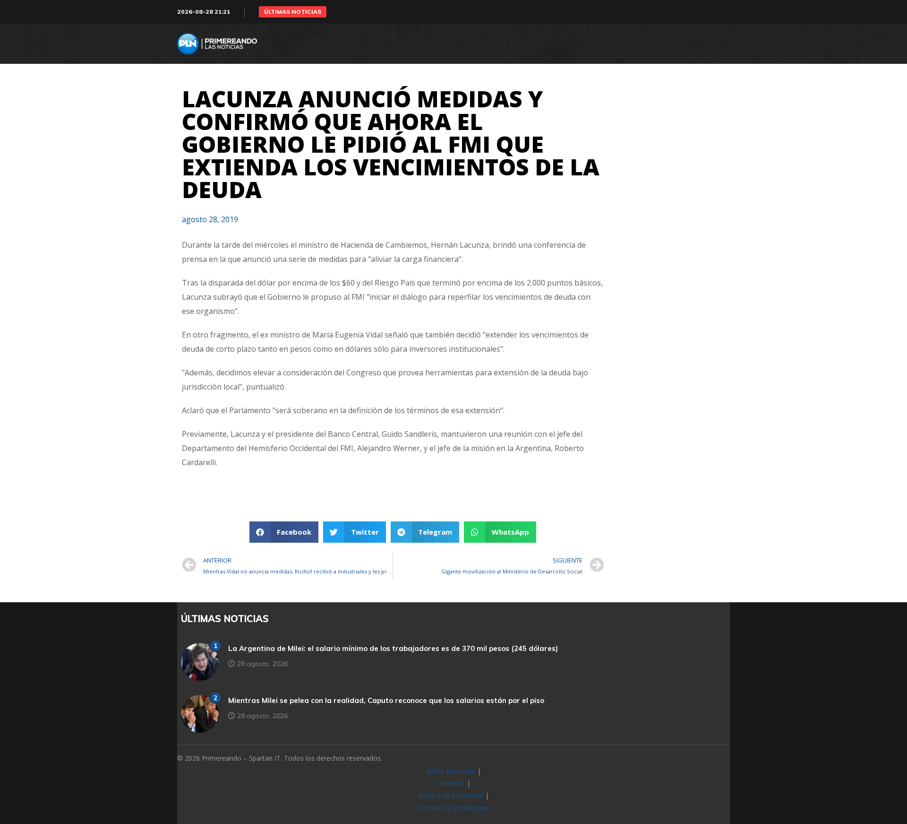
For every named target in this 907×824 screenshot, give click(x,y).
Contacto (450, 783)
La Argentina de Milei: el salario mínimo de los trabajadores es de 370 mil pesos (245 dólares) (393, 648)
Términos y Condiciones (453, 807)
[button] (292, 11)
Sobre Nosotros (450, 770)
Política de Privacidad (451, 795)
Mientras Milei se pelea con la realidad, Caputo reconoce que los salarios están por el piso (386, 700)
